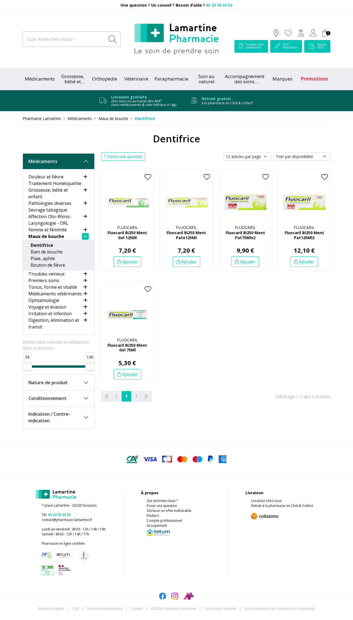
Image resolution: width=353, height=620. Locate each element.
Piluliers (153, 515)
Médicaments (40, 79)
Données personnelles (104, 608)
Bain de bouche (47, 252)
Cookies (136, 608)
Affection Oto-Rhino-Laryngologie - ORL (49, 219)
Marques (282, 79)
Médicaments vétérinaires (55, 294)
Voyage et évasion (47, 307)
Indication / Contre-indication (49, 417)
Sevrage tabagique (47, 210)
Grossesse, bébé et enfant (48, 193)
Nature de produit (48, 383)
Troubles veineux (46, 274)
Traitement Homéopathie (54, 183)
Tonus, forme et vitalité (52, 287)
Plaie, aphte (43, 258)
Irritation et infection (50, 314)
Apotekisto (279, 608)
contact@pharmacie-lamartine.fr (67, 519)
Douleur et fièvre (45, 177)
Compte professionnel (164, 520)
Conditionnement (47, 398)
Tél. (56, 514)
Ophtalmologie (43, 300)
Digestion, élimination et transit (53, 323)
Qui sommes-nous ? (162, 500)
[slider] (27, 366)
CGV (75, 608)
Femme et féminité (47, 230)
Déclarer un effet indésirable (169, 510)
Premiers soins (43, 280)
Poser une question (162, 505)
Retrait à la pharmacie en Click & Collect (282, 505)
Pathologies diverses (49, 203)
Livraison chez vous (266, 500)
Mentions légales (51, 608)
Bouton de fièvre (48, 265)
